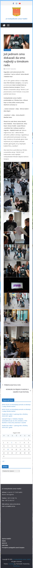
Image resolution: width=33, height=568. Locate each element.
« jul (3, 461)
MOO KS (4, 543)
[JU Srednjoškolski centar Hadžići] (4, 25)
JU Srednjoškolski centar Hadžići (16, 19)
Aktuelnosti (7, 50)
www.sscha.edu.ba (15, 504)
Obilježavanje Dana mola (12, 385)
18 (8, 449)
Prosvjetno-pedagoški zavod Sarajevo (13, 547)
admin (14, 69)
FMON (4, 541)
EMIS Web (5, 545)
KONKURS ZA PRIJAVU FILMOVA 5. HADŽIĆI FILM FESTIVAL (17, 390)
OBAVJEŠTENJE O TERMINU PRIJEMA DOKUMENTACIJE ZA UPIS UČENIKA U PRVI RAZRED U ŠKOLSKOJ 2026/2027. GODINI (14, 420)
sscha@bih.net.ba (10, 506)
